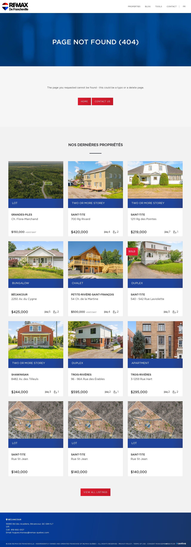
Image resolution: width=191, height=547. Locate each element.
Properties (134, 7)
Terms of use (139, 544)
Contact (172, 7)
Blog (148, 7)
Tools (158, 7)
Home (84, 102)
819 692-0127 (17, 530)
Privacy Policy (125, 544)
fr (184, 7)
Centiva (181, 543)
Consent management (157, 544)
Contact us (102, 102)
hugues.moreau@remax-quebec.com (30, 533)
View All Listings (95, 492)
